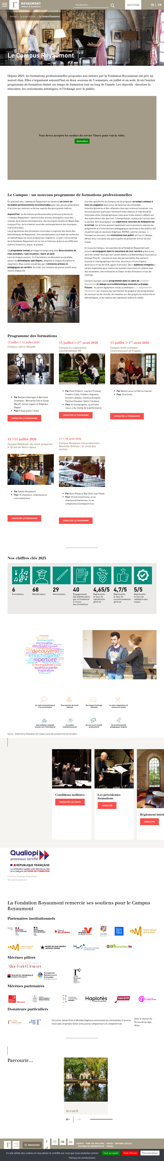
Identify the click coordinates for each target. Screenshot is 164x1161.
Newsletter (34, 1144)
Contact (80, 1143)
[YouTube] (63, 1142)
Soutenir (133, 5)
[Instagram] (55, 1142)
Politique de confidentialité (91, 1146)
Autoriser (82, 141)
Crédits (109, 1143)
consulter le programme (24, 418)
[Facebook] (47, 1142)
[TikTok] (47, 1148)
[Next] (79, 1119)
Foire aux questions (95, 1143)
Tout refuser (130, 1153)
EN (159, 4)
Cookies (110, 1146)
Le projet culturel (28, 16)
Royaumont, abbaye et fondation (25, 5)
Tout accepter (111, 1153)
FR (152, 4)
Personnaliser (150, 1153)
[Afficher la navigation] (5, 5)
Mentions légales (123, 1143)
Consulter (107, 805)
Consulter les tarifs (70, 802)
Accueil (13, 16)
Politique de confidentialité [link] (82, 1157)
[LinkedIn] (71, 1142)
